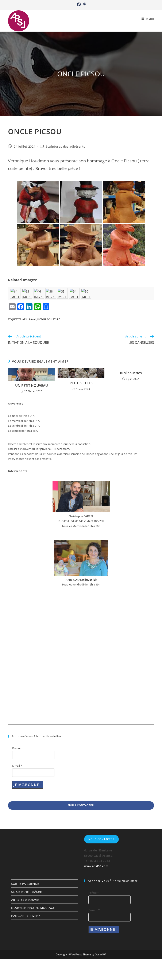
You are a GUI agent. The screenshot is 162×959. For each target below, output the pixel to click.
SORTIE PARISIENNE (25, 884)
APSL (25, 319)
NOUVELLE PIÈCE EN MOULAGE (33, 908)
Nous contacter (81, 805)
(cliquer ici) (89, 579)
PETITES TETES (81, 383)
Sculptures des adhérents (65, 146)
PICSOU (41, 319)
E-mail (17, 765)
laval (32, 319)
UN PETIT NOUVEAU (31, 385)
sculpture (53, 319)
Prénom (17, 748)
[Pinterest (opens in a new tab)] (84, 5)
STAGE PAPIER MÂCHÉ (26, 892)
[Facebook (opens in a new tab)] (79, 5)
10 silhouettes (130, 373)
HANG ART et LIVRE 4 (25, 916)
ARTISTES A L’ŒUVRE (25, 900)
